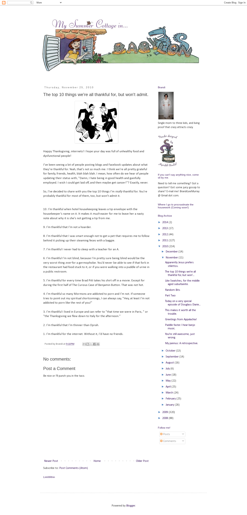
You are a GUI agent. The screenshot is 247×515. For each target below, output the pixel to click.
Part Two (170, 295)
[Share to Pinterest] (98, 344)
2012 (165, 234)
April (168, 386)
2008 (165, 418)
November (172, 257)
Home (97, 461)
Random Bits (172, 290)
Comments (169, 441)
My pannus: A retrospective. (181, 343)
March (170, 392)
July (168, 368)
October (171, 350)
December (172, 251)
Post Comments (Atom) (73, 468)
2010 (165, 246)
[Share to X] (91, 344)
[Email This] (84, 344)
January (170, 404)
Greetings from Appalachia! (181, 319)
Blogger (130, 505)
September (172, 356)
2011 (165, 240)
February (171, 398)
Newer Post (51, 461)
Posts (166, 434)
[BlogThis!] (88, 344)
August (170, 362)
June (169, 374)
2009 (165, 412)
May (168, 380)
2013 (165, 228)
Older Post (142, 461)
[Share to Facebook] (94, 344)
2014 (165, 222)
